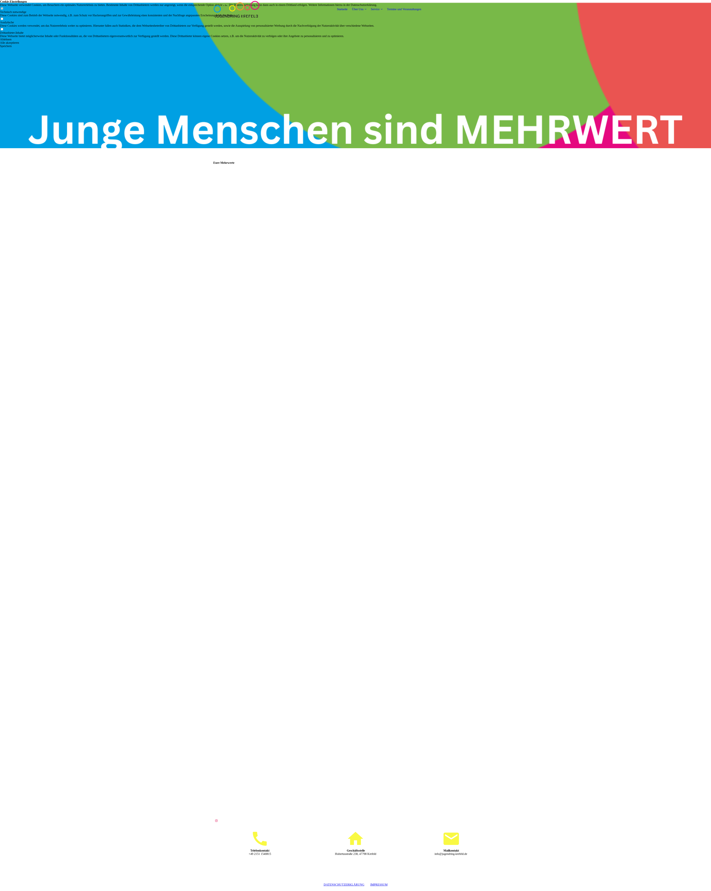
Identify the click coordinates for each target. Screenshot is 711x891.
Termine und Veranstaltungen (404, 9)
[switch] (2, 19)
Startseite (342, 9)
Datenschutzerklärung (344, 884)
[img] (236, 9)
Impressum (379, 884)
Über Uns (357, 9)
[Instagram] (216, 820)
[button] (188, 39)
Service (375, 9)
